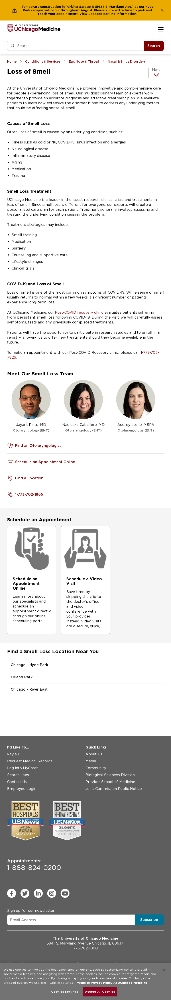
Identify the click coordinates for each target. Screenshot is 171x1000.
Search (153, 46)
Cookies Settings (64, 991)
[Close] (164, 970)
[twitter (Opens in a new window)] (24, 893)
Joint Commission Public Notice (114, 789)
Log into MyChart (22, 768)
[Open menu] (160, 29)
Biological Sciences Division (110, 775)
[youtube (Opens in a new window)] (65, 893)
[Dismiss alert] (162, 10)
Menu (156, 70)
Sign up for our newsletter (31, 910)
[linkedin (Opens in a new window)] (38, 893)
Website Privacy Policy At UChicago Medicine (112, 982)
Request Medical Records (29, 761)
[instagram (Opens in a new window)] (51, 893)
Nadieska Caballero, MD (83, 427)
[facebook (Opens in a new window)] (11, 893)
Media (91, 761)
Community (96, 768)
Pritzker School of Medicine (110, 782)
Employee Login (21, 789)
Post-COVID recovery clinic (79, 312)
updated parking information (112, 14)
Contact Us (17, 782)
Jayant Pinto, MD (31, 427)
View (83, 14)
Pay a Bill (15, 754)
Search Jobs (18, 775)
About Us (94, 754)
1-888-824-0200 (34, 864)
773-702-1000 (85, 948)
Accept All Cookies (100, 991)
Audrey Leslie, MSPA (135, 427)
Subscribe (149, 920)
